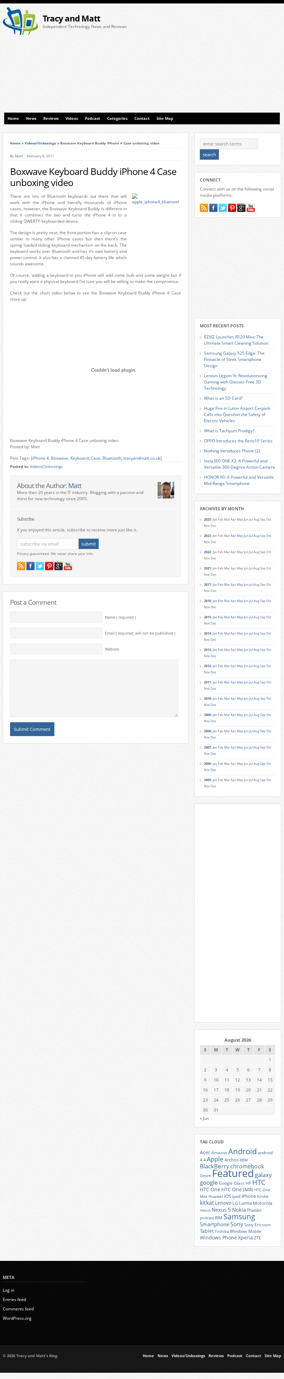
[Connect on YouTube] (68, 566)
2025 (207, 519)
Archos (231, 1160)
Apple (215, 1159)
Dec (213, 607)
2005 (207, 780)
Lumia (245, 1203)
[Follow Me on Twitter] (40, 566)
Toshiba (222, 1231)
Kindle (262, 1196)
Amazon (219, 1152)
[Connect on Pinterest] (49, 566)
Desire (205, 1175)
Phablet (254, 1210)
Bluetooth (112, 458)
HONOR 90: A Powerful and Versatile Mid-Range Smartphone (239, 480)
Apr (233, 535)
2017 (207, 584)
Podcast (92, 118)
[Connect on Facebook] (30, 566)
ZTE (257, 1238)
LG (235, 1203)
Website (112, 649)
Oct (268, 535)
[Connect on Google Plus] (58, 566)
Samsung (239, 1216)
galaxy (263, 1175)
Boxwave (59, 458)
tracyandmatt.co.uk (141, 458)
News (31, 118)
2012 (207, 666)
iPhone (248, 1196)
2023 (207, 535)
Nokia (239, 1209)
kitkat (207, 1202)
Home (13, 118)
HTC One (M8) (237, 1189)
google (209, 1182)
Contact (142, 118)
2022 (207, 552)
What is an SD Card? (223, 398)
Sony (236, 1224)
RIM (218, 1217)
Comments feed (18, 1309)
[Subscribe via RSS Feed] (21, 566)
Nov (207, 542)
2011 (207, 682)
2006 (207, 763)
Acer (205, 1152)
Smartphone (214, 1224)
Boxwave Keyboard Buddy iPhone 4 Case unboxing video (93, 177)
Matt (19, 155)
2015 (207, 617)
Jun (246, 519)
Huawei (215, 1196)
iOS (227, 1196)
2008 (207, 731)
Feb (220, 584)
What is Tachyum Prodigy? (229, 431)
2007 (207, 747)
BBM (244, 1160)
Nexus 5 (221, 1209)
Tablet (207, 1231)
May (240, 519)
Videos (71, 118)
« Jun (204, 1118)
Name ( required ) (120, 617)
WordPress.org (17, 1318)
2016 (207, 601)
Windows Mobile (245, 1231)
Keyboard (79, 458)
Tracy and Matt (71, 18)
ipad (236, 1196)
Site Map (165, 118)
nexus (205, 1210)
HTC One (210, 1189)
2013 (207, 649)
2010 (207, 698)
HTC (259, 1182)
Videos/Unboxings (40, 143)
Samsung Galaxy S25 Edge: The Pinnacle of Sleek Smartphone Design (234, 359)
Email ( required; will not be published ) (140, 633)
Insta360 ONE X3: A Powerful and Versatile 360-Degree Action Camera (239, 464)
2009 (207, 715)
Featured (233, 1173)
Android (242, 1151)
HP (248, 1183)
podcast (207, 1218)
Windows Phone (218, 1238)
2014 (207, 633)
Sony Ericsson (257, 1224)
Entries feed (14, 1299)
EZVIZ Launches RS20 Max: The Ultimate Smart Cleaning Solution (236, 340)
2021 (207, 568)
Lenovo (223, 1203)
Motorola (262, 1203)
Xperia (245, 1237)
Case (95, 458)
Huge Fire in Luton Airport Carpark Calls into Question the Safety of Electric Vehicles (237, 414)
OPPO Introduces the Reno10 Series (238, 441)
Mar (227, 584)
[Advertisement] (214, 59)
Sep (263, 601)
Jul (251, 535)
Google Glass (232, 1183)
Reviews (51, 118)
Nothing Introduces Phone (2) (232, 451)
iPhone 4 (40, 458)
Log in (8, 1290)
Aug (256, 535)
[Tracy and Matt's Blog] (20, 33)
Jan (215, 584)
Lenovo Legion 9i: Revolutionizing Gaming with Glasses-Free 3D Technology (235, 382)
